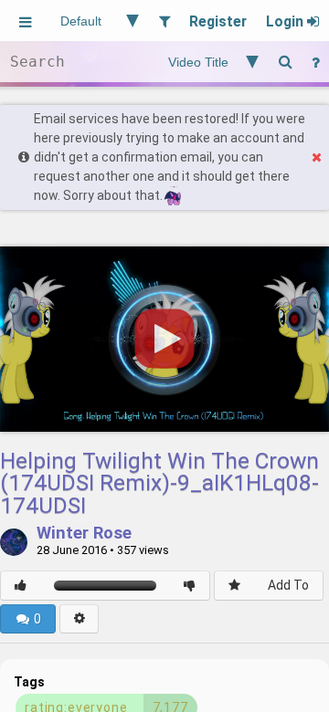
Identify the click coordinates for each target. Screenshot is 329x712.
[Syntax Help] (315, 61)
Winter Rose (84, 534)
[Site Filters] (164, 20)
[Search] (285, 61)
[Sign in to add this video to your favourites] (234, 585)
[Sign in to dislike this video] (189, 585)
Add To (288, 585)
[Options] (79, 618)
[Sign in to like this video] (20, 585)
